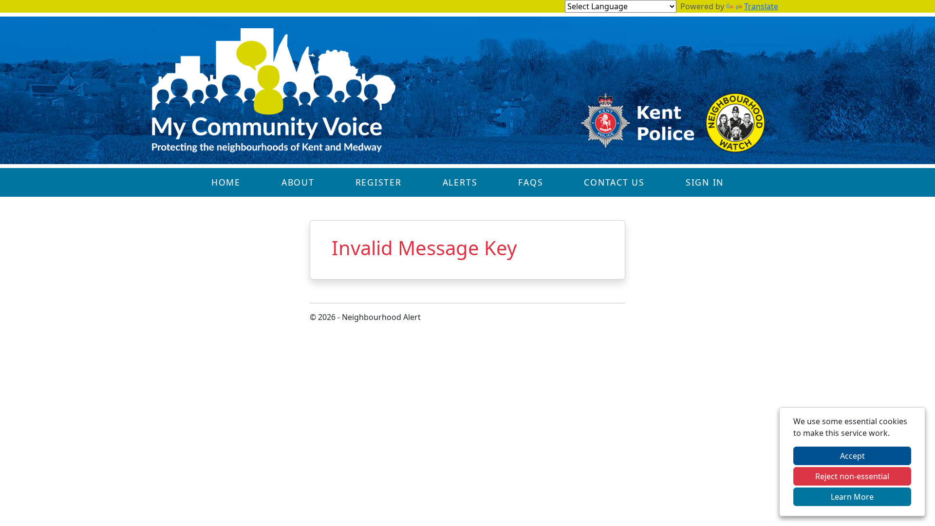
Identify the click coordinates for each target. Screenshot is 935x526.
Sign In (705, 182)
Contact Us (614, 182)
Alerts (460, 182)
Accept (852, 456)
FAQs (530, 182)
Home (226, 182)
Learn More (852, 496)
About (298, 182)
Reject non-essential (852, 476)
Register (378, 182)
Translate (761, 6)
